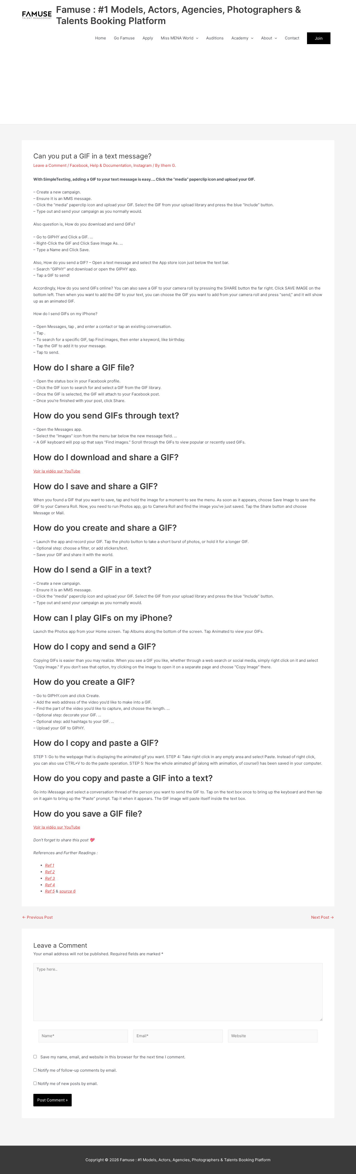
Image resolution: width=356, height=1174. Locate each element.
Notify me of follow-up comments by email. (77, 1070)
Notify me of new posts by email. (68, 1083)
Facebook (79, 165)
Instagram (142, 165)
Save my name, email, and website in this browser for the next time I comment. (112, 1056)
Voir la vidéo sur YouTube (56, 471)
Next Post (322, 917)
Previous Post (37, 917)
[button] (195, 38)
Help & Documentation (110, 165)
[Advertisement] (178, 85)
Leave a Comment (49, 165)
